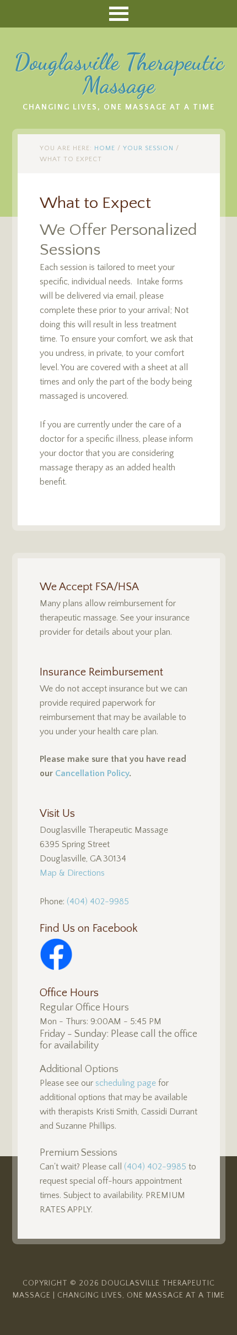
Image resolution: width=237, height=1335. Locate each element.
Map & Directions (72, 873)
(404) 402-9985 (98, 902)
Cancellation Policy (92, 773)
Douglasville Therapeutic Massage (119, 73)
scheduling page (125, 1083)
